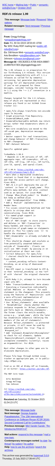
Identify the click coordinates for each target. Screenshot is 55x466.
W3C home (8, 5)
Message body (28, 19)
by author (29, 444)
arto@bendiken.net (29, 55)
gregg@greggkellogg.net (17, 40)
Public (33, 5)
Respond (41, 19)
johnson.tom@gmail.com (26, 58)
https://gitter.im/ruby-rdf (34, 369)
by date (44, 440)
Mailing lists (22, 5)
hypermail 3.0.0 (41, 455)
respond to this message (30, 434)
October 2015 (24, 8)
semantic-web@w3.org (36, 52)
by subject (17, 444)
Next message (32, 26)
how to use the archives (22, 447)
